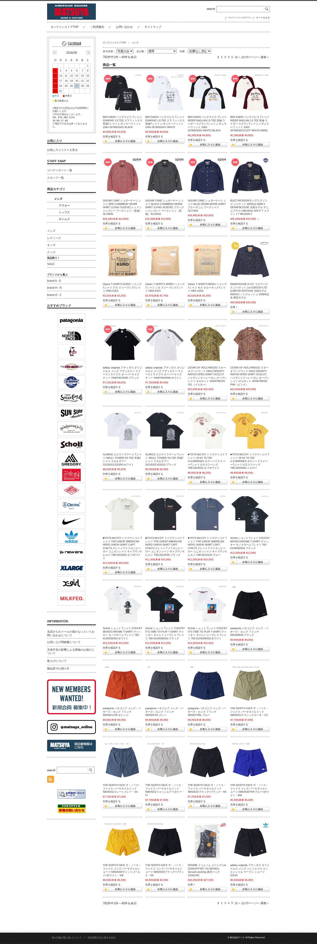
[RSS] (50, 780)
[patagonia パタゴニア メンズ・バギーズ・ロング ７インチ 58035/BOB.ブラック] (250, 604)
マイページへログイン (240, 17)
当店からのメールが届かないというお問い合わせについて (70, 633)
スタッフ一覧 (55, 177)
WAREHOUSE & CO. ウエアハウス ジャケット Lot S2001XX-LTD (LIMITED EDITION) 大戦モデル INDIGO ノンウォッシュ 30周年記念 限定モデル (249, 291)
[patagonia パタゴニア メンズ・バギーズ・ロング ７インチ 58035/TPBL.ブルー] (207, 684)
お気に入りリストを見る (62, 150)
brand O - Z (54, 295)
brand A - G (54, 280)
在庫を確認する (112, 136)
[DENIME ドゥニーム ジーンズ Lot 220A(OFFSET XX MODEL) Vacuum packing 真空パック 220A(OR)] (207, 841)
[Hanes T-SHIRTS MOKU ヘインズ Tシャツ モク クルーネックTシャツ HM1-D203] (207, 260)
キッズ (51, 245)
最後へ (265, 57)
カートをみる (263, 17)
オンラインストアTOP (64, 27)
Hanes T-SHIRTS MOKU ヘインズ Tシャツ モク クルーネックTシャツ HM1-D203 (207, 287)
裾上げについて (57, 661)
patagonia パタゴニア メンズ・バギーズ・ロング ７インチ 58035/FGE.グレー (164, 711)
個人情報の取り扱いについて (67, 937)
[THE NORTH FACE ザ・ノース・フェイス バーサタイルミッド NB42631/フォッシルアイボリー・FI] (165, 761)
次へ (237, 57)
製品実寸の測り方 (58, 668)
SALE (50, 264)
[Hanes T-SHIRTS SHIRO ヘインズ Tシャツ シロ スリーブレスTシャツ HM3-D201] (165, 260)
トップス (64, 212)
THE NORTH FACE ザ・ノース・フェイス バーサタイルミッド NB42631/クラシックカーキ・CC (249, 711)
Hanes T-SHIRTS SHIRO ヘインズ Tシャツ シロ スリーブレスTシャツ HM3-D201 (165, 287)
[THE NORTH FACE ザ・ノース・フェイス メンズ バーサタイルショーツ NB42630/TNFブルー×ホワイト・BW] (250, 761)
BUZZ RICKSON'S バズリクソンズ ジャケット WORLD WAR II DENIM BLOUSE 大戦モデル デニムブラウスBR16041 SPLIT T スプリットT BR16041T (249, 207)
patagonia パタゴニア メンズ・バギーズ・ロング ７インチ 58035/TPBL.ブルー (207, 711)
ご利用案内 (97, 27)
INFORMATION (57, 621)
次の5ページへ (250, 57)
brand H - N (54, 287)
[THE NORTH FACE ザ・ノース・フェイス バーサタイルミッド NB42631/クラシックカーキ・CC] (250, 684)
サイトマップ (153, 27)
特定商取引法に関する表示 (102, 937)
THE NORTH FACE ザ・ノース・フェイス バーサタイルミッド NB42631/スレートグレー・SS (122, 788)
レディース (54, 238)
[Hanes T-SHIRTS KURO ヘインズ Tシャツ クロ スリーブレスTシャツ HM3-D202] (122, 260)
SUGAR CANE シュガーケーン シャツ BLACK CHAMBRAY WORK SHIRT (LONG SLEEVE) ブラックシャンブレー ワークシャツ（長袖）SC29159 (164, 207)
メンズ (58, 198)
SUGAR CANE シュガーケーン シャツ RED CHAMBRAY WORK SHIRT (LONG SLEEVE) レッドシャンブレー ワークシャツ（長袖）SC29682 (122, 207)
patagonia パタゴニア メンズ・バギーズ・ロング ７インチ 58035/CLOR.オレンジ (122, 711)
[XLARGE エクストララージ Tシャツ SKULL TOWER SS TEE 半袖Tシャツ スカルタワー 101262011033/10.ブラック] (165, 430)
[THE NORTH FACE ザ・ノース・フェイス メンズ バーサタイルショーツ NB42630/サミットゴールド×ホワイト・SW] (122, 841)
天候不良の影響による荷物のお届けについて (70, 651)
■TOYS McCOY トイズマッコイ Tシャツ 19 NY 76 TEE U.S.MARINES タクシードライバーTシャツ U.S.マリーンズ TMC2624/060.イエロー (249, 461)
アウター (64, 205)
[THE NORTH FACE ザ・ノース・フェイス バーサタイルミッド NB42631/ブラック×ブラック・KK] (207, 761)
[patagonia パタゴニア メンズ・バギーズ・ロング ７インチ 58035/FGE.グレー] (165, 684)
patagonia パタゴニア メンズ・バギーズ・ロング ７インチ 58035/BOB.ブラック (249, 631)
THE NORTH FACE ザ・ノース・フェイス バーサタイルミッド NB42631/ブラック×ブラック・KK (207, 788)
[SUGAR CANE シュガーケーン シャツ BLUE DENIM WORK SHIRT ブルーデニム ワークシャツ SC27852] (207, 177)
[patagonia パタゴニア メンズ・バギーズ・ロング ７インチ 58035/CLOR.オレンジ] (122, 684)
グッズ (51, 252)
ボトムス (64, 219)
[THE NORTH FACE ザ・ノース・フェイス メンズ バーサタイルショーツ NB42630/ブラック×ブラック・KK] (165, 841)
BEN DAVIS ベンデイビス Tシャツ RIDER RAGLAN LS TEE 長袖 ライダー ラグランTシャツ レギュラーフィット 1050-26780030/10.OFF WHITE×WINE (249, 124)
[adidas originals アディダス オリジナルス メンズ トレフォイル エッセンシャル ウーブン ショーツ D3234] (250, 841)
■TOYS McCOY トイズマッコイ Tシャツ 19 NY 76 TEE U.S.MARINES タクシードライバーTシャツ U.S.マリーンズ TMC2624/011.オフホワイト (207, 461)
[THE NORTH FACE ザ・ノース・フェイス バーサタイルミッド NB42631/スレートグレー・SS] (122, 761)
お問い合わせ (124, 27)
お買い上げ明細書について (64, 642)
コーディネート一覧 (59, 170)
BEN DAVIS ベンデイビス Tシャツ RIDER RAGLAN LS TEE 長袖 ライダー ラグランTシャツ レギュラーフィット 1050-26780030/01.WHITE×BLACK (207, 124)
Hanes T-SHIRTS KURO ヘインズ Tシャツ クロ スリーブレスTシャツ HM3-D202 (122, 287)
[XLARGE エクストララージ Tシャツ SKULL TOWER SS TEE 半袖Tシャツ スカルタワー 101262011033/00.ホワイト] (122, 430)
